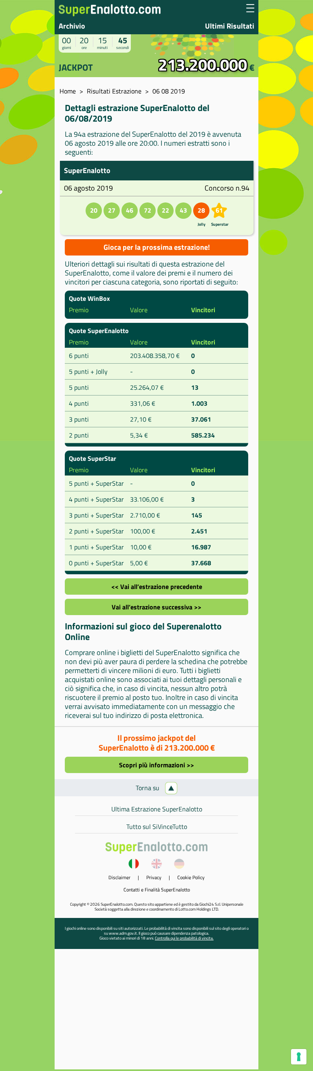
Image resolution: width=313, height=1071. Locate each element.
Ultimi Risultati (229, 25)
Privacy (153, 877)
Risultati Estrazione (114, 91)
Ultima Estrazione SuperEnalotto (156, 809)
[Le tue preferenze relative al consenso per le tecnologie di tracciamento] (298, 1056)
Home (68, 91)
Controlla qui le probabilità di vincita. (184, 938)
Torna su (148, 788)
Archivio (72, 25)
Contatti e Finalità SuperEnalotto (156, 889)
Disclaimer (119, 877)
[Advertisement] (156, 1012)
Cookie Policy (191, 877)
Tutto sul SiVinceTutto (156, 826)
